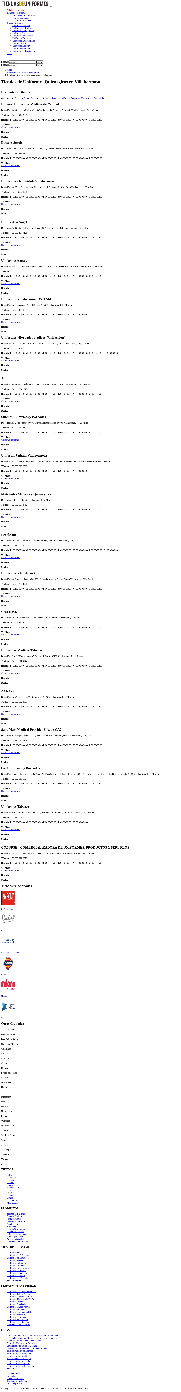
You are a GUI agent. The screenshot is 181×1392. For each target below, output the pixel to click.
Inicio (9, 70)
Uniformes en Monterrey (18, 1317)
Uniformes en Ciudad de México (21, 1291)
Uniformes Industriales (22, 35)
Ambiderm (11, 1177)
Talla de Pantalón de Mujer (19, 1358)
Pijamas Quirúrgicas (16, 1229)
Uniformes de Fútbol (21, 48)
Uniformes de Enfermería (23, 28)
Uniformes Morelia (15, 1309)
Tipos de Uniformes (15, 23)
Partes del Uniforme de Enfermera (22, 1343)
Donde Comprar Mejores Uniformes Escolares (27, 1348)
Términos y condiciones (17, 1381)
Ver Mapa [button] (5, 124)
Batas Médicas (13, 1226)
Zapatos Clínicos (14, 1216)
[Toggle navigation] (50, 6)
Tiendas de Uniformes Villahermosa (23, 72)
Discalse (10, 1180)
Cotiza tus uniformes (10, 127)
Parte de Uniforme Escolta (18, 1363)
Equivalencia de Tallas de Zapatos (22, 1346)
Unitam (10, 1195)
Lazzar (10, 1185)
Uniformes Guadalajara (17, 1304)
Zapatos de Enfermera (16, 1214)
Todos (17, 98)
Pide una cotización (15, 1378)
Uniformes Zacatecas (16, 1314)
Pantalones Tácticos (15, 1231)
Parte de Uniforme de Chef (19, 1353)
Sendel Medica (13, 1187)
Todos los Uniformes (21, 20)
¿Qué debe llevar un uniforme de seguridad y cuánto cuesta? (34, 1338)
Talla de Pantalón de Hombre (20, 1351)
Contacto (11, 1376)
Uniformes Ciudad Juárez (18, 1307)
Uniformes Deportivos (22, 46)
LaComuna (53, 1388)
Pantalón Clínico (14, 1219)
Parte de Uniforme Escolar (18, 1361)
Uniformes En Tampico (17, 1319)
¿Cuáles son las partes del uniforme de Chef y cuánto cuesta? (34, 1335)
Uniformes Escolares (21, 38)
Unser (9, 1190)
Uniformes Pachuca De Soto (19, 1296)
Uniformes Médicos (21, 25)
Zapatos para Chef (15, 1224)
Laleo (9, 1175)
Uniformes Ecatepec (16, 1301)
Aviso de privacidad (16, 1383)
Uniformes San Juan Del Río (20, 1312)
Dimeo (10, 1198)
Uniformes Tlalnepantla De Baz (21, 1299)
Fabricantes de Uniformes (23, 15)
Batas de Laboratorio (16, 1221)
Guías (9, 53)
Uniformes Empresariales (23, 41)
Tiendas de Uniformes (16, 13)
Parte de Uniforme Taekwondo (20, 1366)
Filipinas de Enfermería (17, 1234)
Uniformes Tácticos (21, 33)
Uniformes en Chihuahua (18, 1322)
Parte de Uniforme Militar (18, 1356)
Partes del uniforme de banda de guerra (24, 1340)
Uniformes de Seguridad (23, 30)
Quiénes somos (13, 1373)
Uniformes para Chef (21, 43)
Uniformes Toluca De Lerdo (19, 1294)
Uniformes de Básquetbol (23, 51)
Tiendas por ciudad (20, 18)
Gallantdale (12, 1200)
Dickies (10, 1182)
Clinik (9, 1192)
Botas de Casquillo (15, 1239)
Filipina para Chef (15, 1236)
